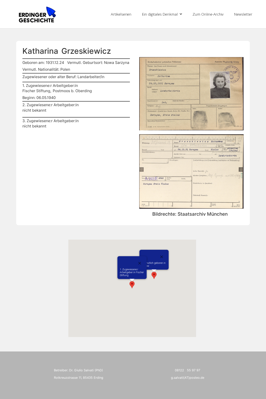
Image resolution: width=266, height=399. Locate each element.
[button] (154, 275)
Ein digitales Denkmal (160, 14)
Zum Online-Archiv (208, 14)
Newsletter (243, 14)
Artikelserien (121, 14)
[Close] (161, 256)
